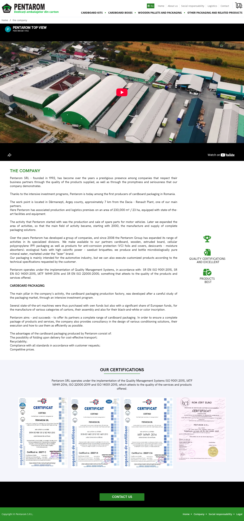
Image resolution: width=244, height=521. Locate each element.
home (5, 20)
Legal (239, 514)
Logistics (212, 5)
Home (161, 5)
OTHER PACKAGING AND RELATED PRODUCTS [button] (214, 12)
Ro (152, 5)
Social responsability (192, 5)
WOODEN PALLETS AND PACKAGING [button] (160, 12)
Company (199, 514)
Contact (225, 5)
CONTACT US (122, 497)
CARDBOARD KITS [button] (92, 12)
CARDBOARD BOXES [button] (120, 12)
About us (173, 5)
